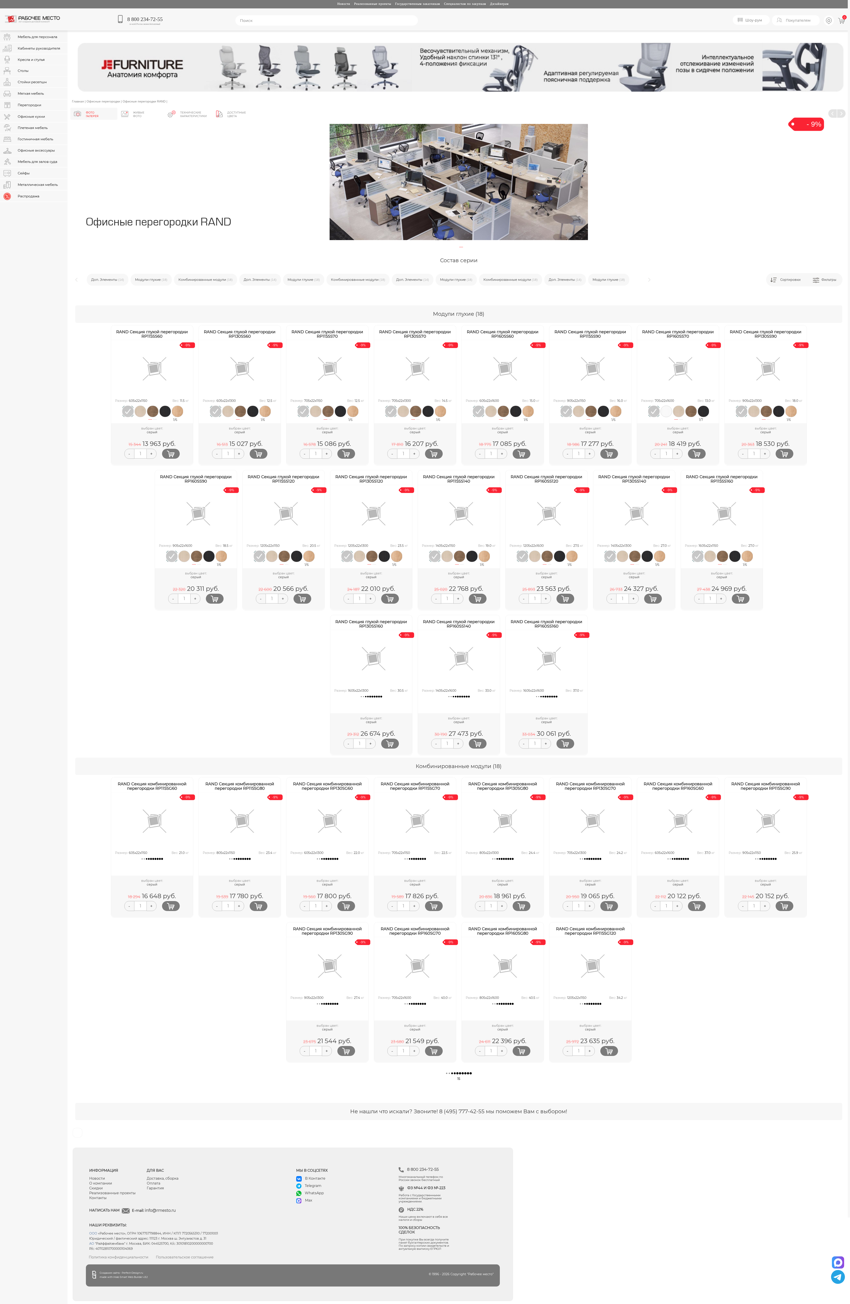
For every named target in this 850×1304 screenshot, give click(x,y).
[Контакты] (829, 25)
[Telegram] (838, 1277)
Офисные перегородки (103, 101)
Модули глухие (107, 279)
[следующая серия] (841, 113)
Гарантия (155, 1188)
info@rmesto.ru (160, 1210)
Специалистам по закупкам (465, 4)
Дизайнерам (499, 4)
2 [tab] (155, 421)
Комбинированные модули (162, 279)
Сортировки (790, 280)
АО (91, 1244)
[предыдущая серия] (832, 113)
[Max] (838, 1261)
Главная (78, 101)
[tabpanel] (459, 182)
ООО (93, 1233)
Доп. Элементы (216, 279)
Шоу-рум (753, 20)
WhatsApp (314, 1193)
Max (308, 1200)
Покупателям (798, 20)
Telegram (313, 1186)
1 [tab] (461, 247)
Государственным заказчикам (417, 4)
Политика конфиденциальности (118, 1257)
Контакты (98, 1198)
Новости (343, 4)
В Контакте (315, 1178)
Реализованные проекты (372, 4)
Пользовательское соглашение (185, 1257)
